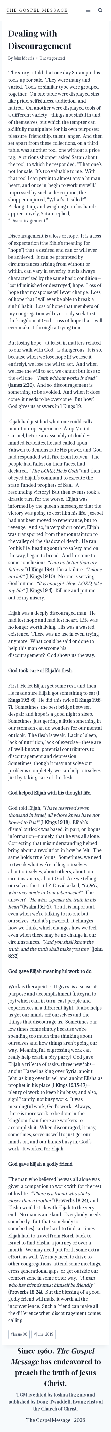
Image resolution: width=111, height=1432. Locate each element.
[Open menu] (88, 10)
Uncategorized (52, 58)
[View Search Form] (100, 10)
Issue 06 (19, 1334)
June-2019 (43, 1334)
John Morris (24, 58)
